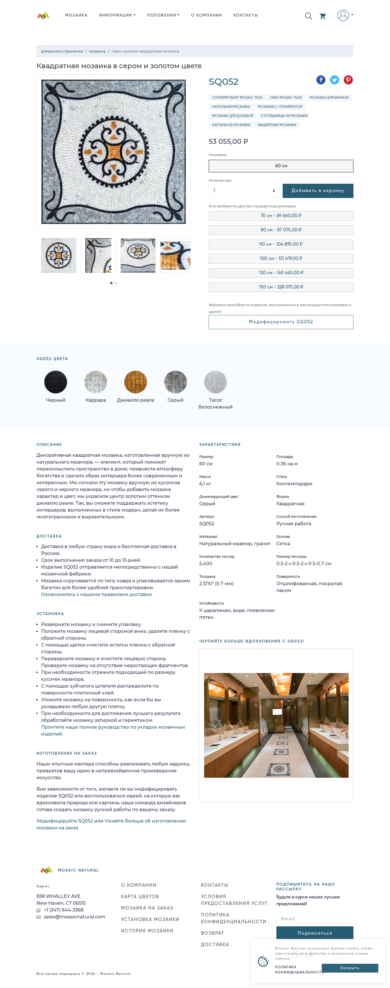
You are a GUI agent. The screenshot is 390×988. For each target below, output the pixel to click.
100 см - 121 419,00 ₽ (281, 258)
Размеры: (218, 155)
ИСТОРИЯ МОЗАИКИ (147, 931)
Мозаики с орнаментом (280, 107)
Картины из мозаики (231, 125)
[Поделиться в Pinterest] (348, 80)
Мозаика (76, 15)
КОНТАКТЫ (246, 15)
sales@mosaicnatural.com (74, 917)
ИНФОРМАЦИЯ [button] (115, 15)
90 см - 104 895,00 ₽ (281, 244)
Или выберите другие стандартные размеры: (252, 206)
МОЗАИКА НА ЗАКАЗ (147, 908)
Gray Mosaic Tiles (286, 98)
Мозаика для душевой (232, 116)
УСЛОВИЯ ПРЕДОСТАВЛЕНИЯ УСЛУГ (234, 900)
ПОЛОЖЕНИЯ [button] (161, 15)
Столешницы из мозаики (284, 116)
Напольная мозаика (231, 107)
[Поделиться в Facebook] (321, 80)
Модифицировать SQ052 (281, 322)
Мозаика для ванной (329, 98)
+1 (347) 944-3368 (63, 910)
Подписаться (315, 933)
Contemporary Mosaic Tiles (237, 98)
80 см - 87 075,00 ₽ (281, 230)
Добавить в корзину (318, 191)
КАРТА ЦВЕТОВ (140, 897)
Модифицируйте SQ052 (65, 821)
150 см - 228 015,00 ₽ (281, 287)
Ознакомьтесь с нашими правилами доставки (96, 594)
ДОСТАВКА (215, 945)
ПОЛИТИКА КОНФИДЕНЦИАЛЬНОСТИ (234, 918)
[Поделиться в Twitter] (334, 80)
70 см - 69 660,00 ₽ (281, 216)
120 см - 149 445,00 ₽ (281, 273)
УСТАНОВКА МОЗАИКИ (150, 920)
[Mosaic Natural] (43, 20)
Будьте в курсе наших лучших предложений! (308, 900)
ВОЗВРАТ (212, 933)
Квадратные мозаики (277, 125)
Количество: (220, 180)
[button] (308, 15)
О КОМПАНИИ (206, 15)
